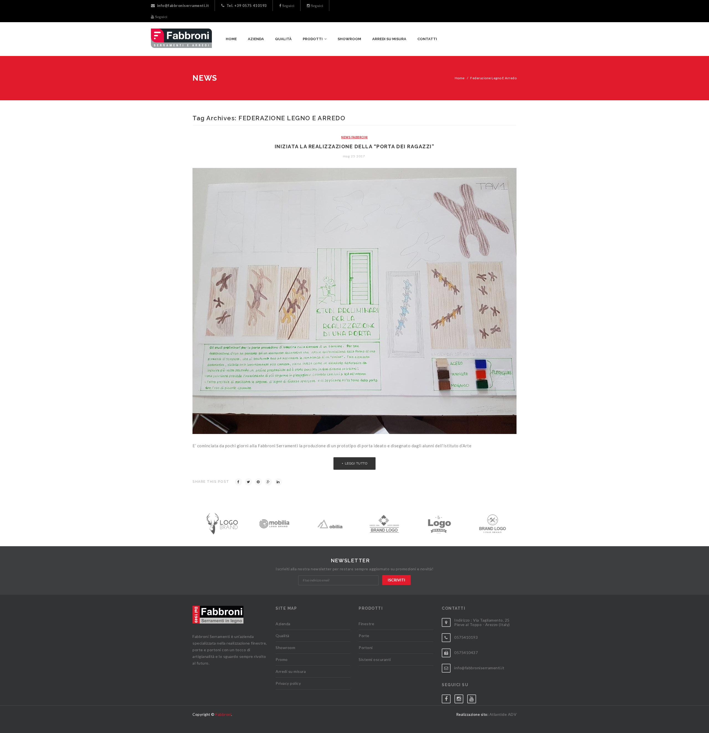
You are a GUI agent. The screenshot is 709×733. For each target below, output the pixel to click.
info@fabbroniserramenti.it (183, 5)
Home (460, 78)
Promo (282, 659)
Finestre (366, 623)
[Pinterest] (258, 482)
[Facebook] (238, 482)
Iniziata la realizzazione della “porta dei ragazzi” (355, 146)
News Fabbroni (354, 137)
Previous (193, 522)
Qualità (282, 635)
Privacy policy (288, 683)
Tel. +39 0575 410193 (247, 5)
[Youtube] (473, 697)
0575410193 (466, 637)
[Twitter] (248, 482)
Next (515, 522)
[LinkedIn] (278, 482)
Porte (364, 635)
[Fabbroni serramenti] (181, 38)
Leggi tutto (356, 463)
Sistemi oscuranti (375, 659)
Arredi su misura (291, 671)
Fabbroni (223, 714)
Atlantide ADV (503, 714)
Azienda (283, 623)
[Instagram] (460, 697)
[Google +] (268, 482)
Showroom (285, 647)
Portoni (366, 647)
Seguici (288, 5)
